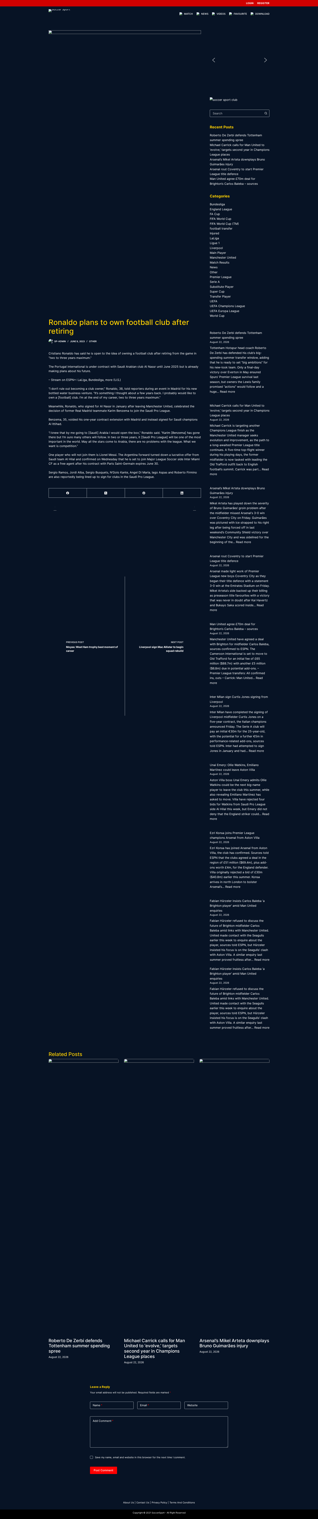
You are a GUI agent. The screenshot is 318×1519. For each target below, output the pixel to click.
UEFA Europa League (224, 311)
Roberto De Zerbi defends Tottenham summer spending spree (79, 1346)
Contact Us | (143, 1502)
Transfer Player (220, 296)
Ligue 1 (215, 243)
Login (250, 3)
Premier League (221, 277)
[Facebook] (68, 493)
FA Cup (215, 214)
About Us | (129, 1502)
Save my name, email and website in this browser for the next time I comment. (140, 1457)
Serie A (215, 282)
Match (188, 13)
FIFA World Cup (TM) (224, 224)
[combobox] (236, 113)
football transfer (221, 228)
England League (221, 209)
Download (262, 13)
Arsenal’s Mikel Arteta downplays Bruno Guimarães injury (234, 1343)
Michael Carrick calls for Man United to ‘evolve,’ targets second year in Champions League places (239, 149)
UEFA (213, 301)
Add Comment (103, 1421)
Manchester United (223, 257)
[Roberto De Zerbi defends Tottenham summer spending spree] (84, 1196)
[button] (214, 60)
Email (144, 1405)
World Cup (217, 316)
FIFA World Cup (220, 219)
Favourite (240, 13)
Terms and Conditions (182, 1502)
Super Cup (217, 291)
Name (97, 1405)
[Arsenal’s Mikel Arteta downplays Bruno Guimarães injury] (234, 1196)
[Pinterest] (144, 493)
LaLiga (214, 238)
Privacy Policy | (160, 1502)
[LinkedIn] (182, 493)
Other (93, 341)
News (204, 13)
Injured (214, 233)
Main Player (218, 253)
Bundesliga (217, 204)
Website (192, 1405)
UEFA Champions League (227, 306)
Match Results (219, 262)
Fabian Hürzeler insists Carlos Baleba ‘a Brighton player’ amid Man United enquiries (237, 905)
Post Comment (103, 1470)
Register (263, 3)
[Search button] (265, 113)
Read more (227, 391)
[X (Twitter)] (106, 493)
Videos (221, 13)
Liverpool (216, 248)
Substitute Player (222, 287)
